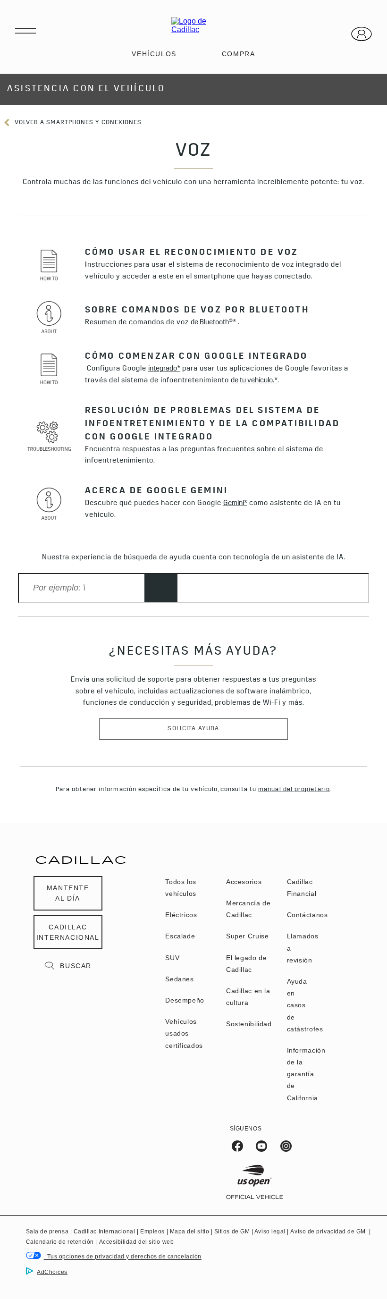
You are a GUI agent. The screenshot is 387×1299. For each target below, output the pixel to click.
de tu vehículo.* (254, 381)
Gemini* (235, 504)
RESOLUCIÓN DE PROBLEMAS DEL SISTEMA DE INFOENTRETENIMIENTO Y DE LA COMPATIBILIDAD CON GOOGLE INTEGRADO (212, 424)
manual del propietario (294, 789)
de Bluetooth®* (213, 323)
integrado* (164, 369)
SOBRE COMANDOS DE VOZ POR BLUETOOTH (197, 311)
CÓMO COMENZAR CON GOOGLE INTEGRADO (196, 357)
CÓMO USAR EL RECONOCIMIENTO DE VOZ (192, 253)
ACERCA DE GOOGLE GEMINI (156, 492)
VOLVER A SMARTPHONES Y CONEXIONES (77, 123)
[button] (213, 323)
